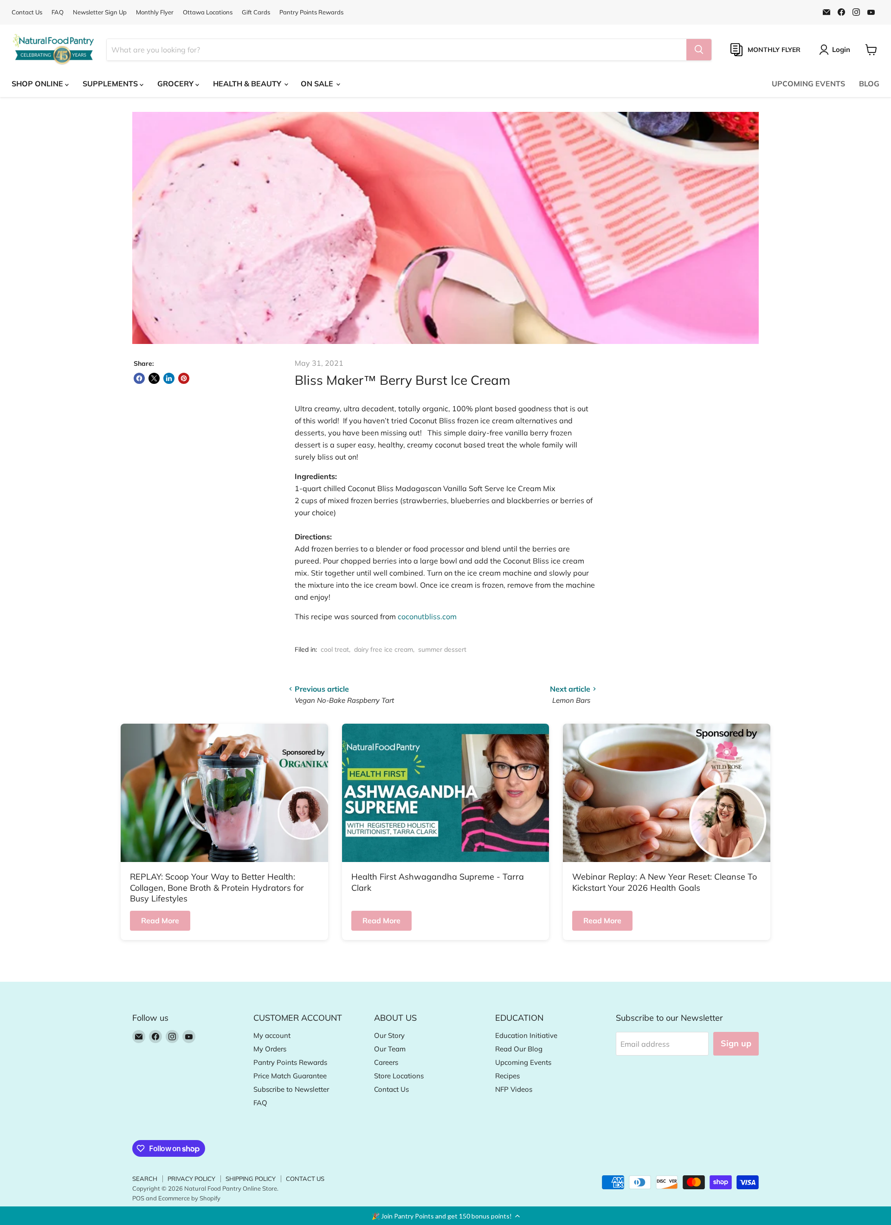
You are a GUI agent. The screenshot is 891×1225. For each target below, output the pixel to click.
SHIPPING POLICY (251, 1178)
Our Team (390, 1048)
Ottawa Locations (207, 12)
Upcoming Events (523, 1062)
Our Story (389, 1035)
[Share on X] (154, 378)
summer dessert (442, 649)
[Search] (698, 49)
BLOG (869, 83)
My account (272, 1035)
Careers (386, 1062)
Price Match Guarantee (290, 1075)
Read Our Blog (518, 1048)
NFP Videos (513, 1089)
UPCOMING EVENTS (808, 83)
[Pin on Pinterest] (183, 378)
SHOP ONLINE (38, 83)
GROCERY (176, 83)
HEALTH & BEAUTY (248, 83)
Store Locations (399, 1075)
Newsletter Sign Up (100, 12)
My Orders (269, 1048)
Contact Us (27, 12)
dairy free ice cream (383, 649)
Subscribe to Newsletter (291, 1089)
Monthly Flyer (155, 12)
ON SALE (318, 83)
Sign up (736, 1043)
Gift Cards (256, 12)
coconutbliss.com (427, 616)
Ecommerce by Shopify (189, 1198)
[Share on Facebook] (139, 378)
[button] (445, 1215)
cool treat (335, 649)
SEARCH (144, 1178)
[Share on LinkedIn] (168, 378)
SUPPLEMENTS (111, 83)
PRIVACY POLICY (191, 1178)
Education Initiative (526, 1035)
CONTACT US (305, 1178)
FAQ (58, 12)
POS (138, 1198)
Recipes (507, 1075)
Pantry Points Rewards (311, 12)
